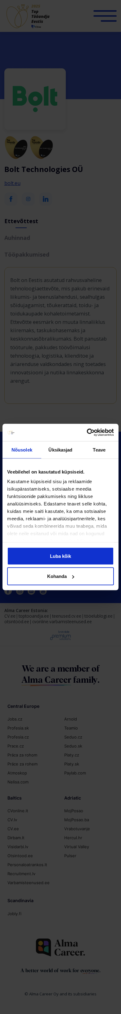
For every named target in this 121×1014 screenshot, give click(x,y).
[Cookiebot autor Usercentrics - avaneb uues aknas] (87, 433)
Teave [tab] (99, 449)
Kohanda (57, 576)
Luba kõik (60, 555)
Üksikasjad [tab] (60, 449)
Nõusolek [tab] (21, 449)
